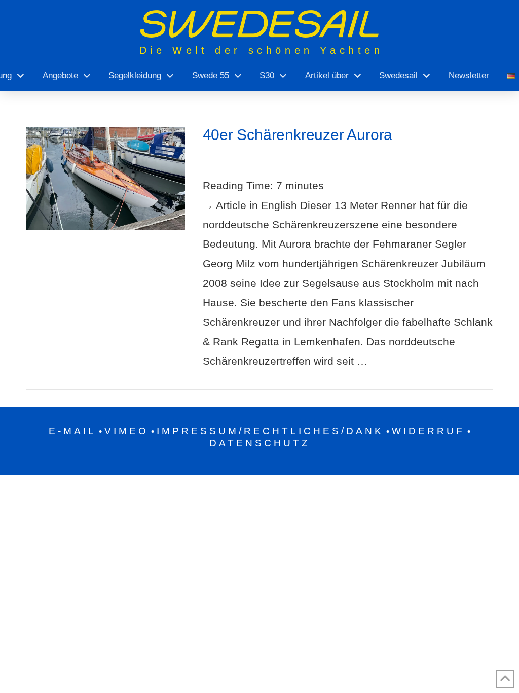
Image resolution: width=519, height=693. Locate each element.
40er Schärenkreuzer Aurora (298, 134)
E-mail (72, 431)
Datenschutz (259, 443)
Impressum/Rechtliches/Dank (270, 431)
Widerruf (428, 431)
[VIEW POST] (105, 178)
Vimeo (126, 431)
